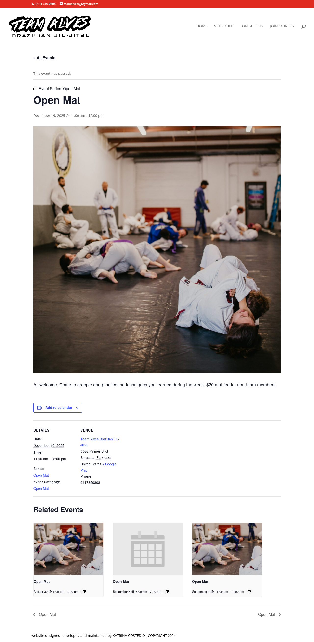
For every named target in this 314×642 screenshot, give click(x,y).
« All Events (44, 57)
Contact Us (251, 26)
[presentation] (68, 549)
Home (202, 26)
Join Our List (283, 26)
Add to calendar (58, 407)
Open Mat (41, 475)
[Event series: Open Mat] (84, 591)
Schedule (223, 26)
